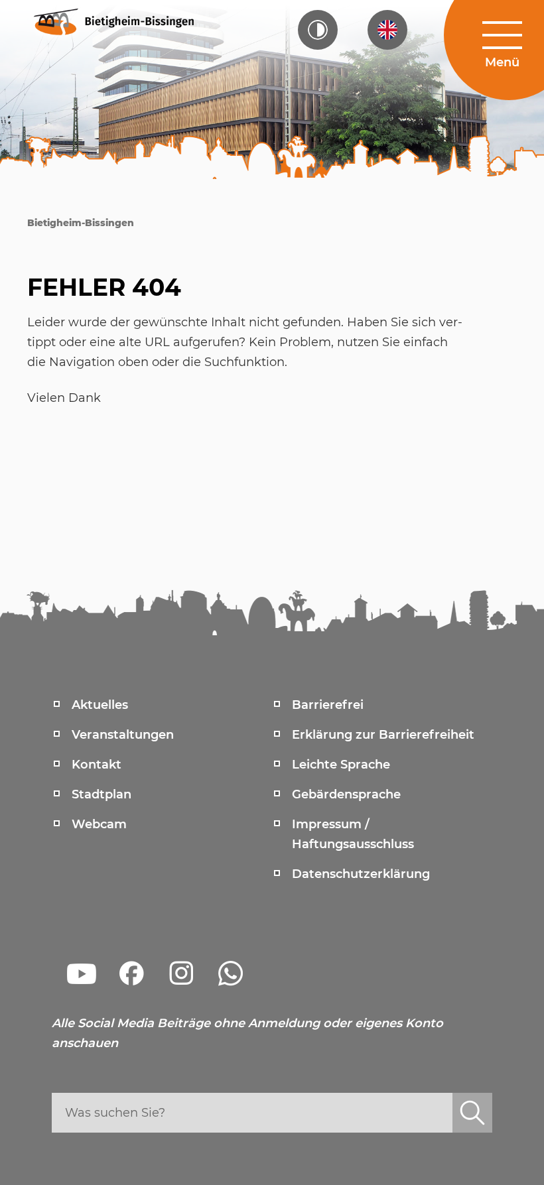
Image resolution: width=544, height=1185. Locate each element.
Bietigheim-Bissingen (80, 223)
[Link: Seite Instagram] (181, 973)
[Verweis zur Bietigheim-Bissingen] (112, 21)
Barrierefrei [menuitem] (328, 705)
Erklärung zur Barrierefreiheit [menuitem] (383, 734)
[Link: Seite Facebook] (131, 973)
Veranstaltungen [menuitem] (123, 734)
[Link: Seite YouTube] (82, 973)
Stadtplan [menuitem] (101, 794)
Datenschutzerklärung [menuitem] (361, 874)
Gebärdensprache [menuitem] (346, 794)
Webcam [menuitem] (99, 824)
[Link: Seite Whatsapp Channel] (231, 973)
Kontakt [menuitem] (96, 764)
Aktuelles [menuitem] (100, 705)
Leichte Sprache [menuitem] (341, 764)
